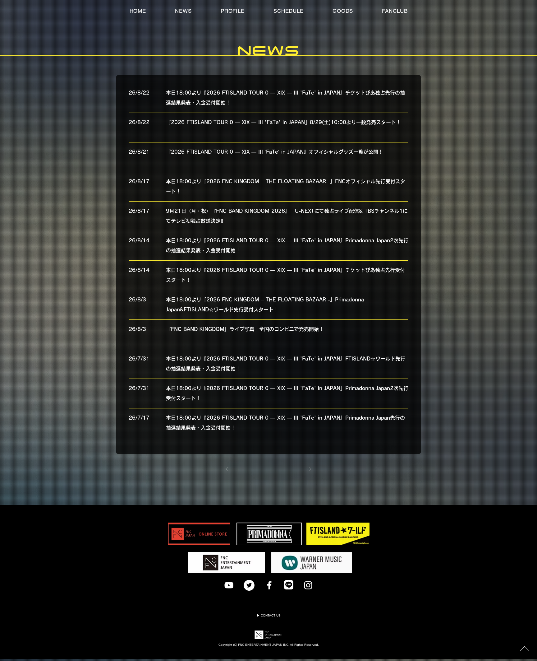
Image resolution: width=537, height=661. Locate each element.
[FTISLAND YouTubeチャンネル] (228, 585)
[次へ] (310, 469)
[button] (395, 11)
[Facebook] (269, 585)
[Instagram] (308, 585)
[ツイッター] (249, 585)
